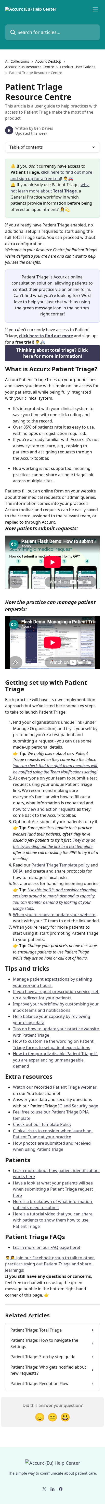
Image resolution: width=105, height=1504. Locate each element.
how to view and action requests (44, 809)
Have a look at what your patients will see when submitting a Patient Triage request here (53, 1189)
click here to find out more (46, 336)
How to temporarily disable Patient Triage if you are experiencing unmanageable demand (55, 1060)
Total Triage (65, 191)
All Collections (17, 61)
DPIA (17, 871)
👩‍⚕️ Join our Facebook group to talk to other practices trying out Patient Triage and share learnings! (50, 1264)
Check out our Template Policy (42, 1124)
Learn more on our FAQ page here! (46, 1247)
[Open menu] (95, 9)
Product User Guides (77, 66)
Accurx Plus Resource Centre (29, 66)
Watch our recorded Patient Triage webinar (55, 1087)
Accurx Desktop (48, 61)
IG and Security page (78, 1106)
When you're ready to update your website (54, 914)
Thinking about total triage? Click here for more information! (52, 353)
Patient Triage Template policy (60, 865)
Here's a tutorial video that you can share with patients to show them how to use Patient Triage (53, 1220)
